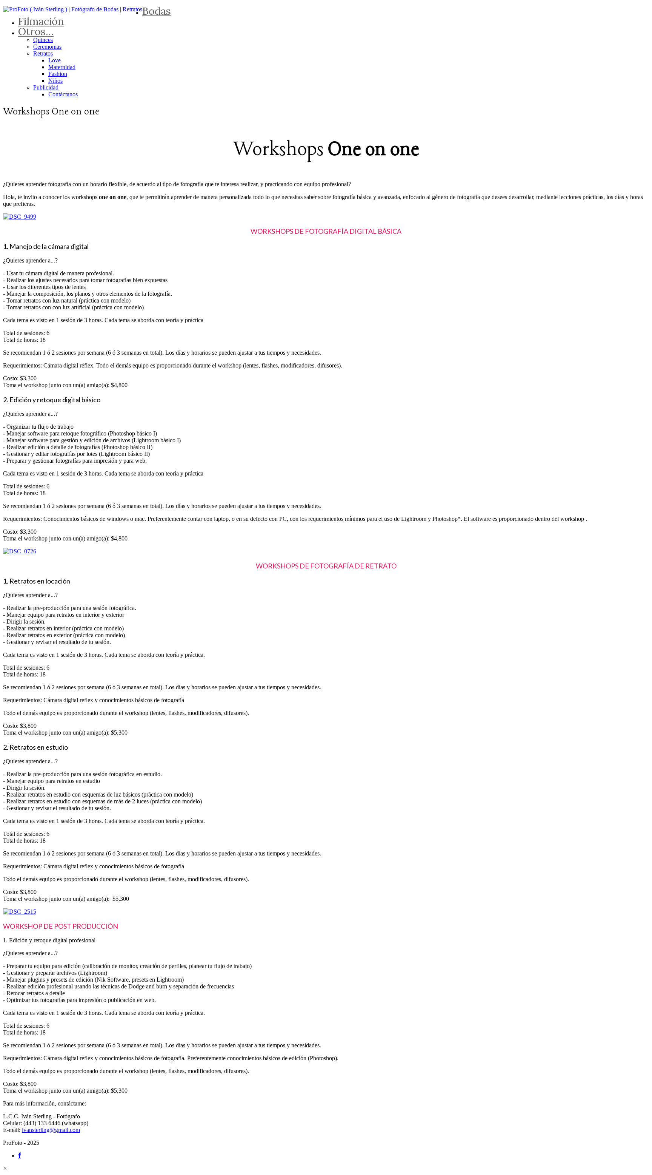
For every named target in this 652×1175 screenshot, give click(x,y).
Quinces (43, 40)
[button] (5, 1168)
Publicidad (45, 87)
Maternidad (61, 67)
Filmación (41, 21)
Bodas (156, 11)
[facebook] (19, 1155)
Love (54, 60)
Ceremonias (47, 46)
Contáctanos (63, 94)
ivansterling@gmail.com (51, 1130)
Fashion (57, 74)
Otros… (36, 31)
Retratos (43, 53)
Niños (55, 80)
